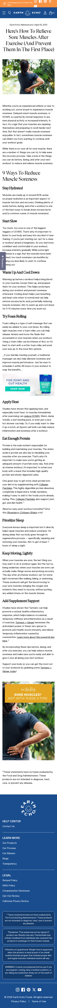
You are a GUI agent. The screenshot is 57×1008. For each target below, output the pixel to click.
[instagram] (17, 990)
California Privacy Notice (15, 900)
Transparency (9, 863)
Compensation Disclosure (16, 890)
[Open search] (9, 12)
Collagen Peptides (25, 499)
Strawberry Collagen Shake (22, 512)
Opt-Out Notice (10, 895)
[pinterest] (28, 990)
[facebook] (23, 990)
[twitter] (34, 990)
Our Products (9, 842)
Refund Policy (9, 880)
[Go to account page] (45, 12)
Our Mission (8, 853)
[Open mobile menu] (3, 12)
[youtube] (35, 6)
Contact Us (8, 826)
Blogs (5, 858)
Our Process (9, 847)
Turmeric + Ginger (24, 622)
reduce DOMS (32, 415)
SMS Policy (8, 885)
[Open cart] (50, 12)
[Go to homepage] (27, 13)
